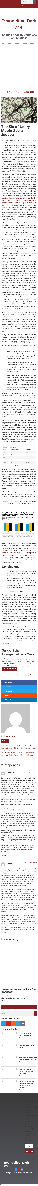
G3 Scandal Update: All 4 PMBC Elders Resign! (26, 1034)
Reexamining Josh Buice (26, 1045)
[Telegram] (18, 1023)
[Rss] (13, 1023)
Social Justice (30, 675)
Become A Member (9, 669)
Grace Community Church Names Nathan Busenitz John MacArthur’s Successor (27, 1084)
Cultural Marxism (9, 675)
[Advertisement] (19, 70)
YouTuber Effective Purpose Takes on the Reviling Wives (28, 1058)
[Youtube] (19, 5)
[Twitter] (15, 5)
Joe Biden (20, 675)
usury (5, 677)
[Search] (34, 2)
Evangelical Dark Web (16, 1164)
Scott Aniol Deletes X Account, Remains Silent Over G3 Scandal (26, 1071)
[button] (19, 45)
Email (3, 1000)
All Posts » (5, 741)
